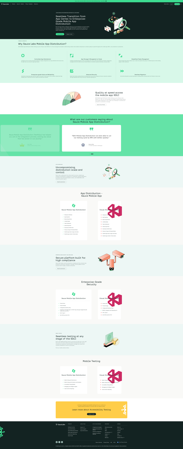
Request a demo (69, 34)
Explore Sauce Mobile (101, 104)
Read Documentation (61, 268)
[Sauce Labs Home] (5, 4)
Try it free (177, 4)
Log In (171, 4)
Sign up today (60, 34)
